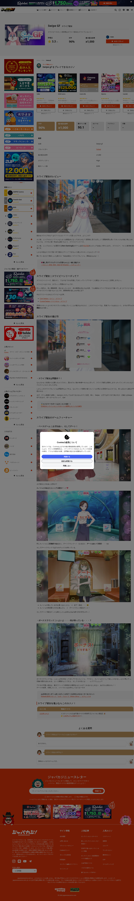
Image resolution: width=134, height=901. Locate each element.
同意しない (67, 466)
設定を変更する (67, 461)
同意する (67, 457)
